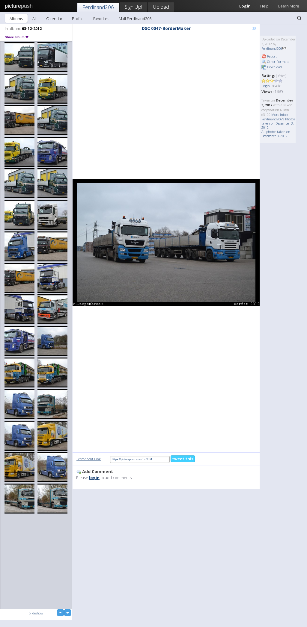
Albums (16, 18)
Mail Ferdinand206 (135, 18)
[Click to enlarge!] (166, 242)
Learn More (288, 6)
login (94, 477)
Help (264, 6)
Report (271, 56)
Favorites (101, 18)
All (34, 18)
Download (274, 67)
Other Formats (277, 61)
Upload (161, 6)
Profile (78, 18)
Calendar (54, 18)
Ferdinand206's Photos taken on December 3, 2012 (278, 123)
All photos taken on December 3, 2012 (275, 133)
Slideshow (36, 613)
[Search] (299, 18)
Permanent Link (88, 459)
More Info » (279, 114)
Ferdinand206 (98, 7)
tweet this (182, 458)
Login (265, 86)
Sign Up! (133, 6)
